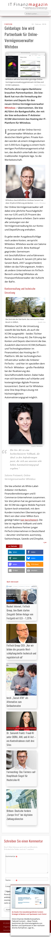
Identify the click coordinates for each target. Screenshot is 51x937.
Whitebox (10, 107)
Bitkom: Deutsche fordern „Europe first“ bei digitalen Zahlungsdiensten (20, 814)
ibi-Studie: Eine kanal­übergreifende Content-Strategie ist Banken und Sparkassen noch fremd (29, 913)
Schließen (48, 887)
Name (11, 880)
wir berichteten (29, 519)
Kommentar (11, 857)
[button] (16, 552)
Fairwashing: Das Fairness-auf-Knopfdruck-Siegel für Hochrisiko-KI (21, 776)
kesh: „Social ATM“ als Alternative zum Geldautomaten (17, 701)
